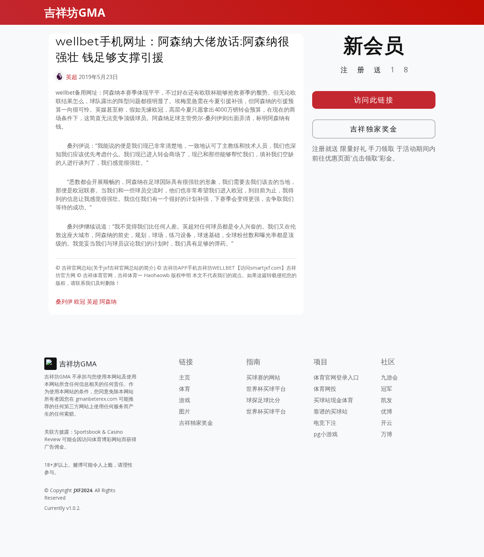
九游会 (389, 377)
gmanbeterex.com (96, 398)
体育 (184, 389)
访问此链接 (374, 100)
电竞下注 (325, 423)
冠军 (386, 389)
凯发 (386, 400)
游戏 (184, 400)
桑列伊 (64, 301)
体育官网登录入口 (336, 377)
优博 (386, 411)
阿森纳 (108, 301)
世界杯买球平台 (266, 389)
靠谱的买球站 (331, 411)
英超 (71, 77)
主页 (184, 377)
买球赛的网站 (263, 377)
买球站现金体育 (333, 400)
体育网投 (325, 389)
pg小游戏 (326, 434)
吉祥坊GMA (74, 12)
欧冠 (79, 301)
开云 (386, 423)
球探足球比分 (263, 400)
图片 (184, 411)
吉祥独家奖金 (374, 129)
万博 (386, 434)
